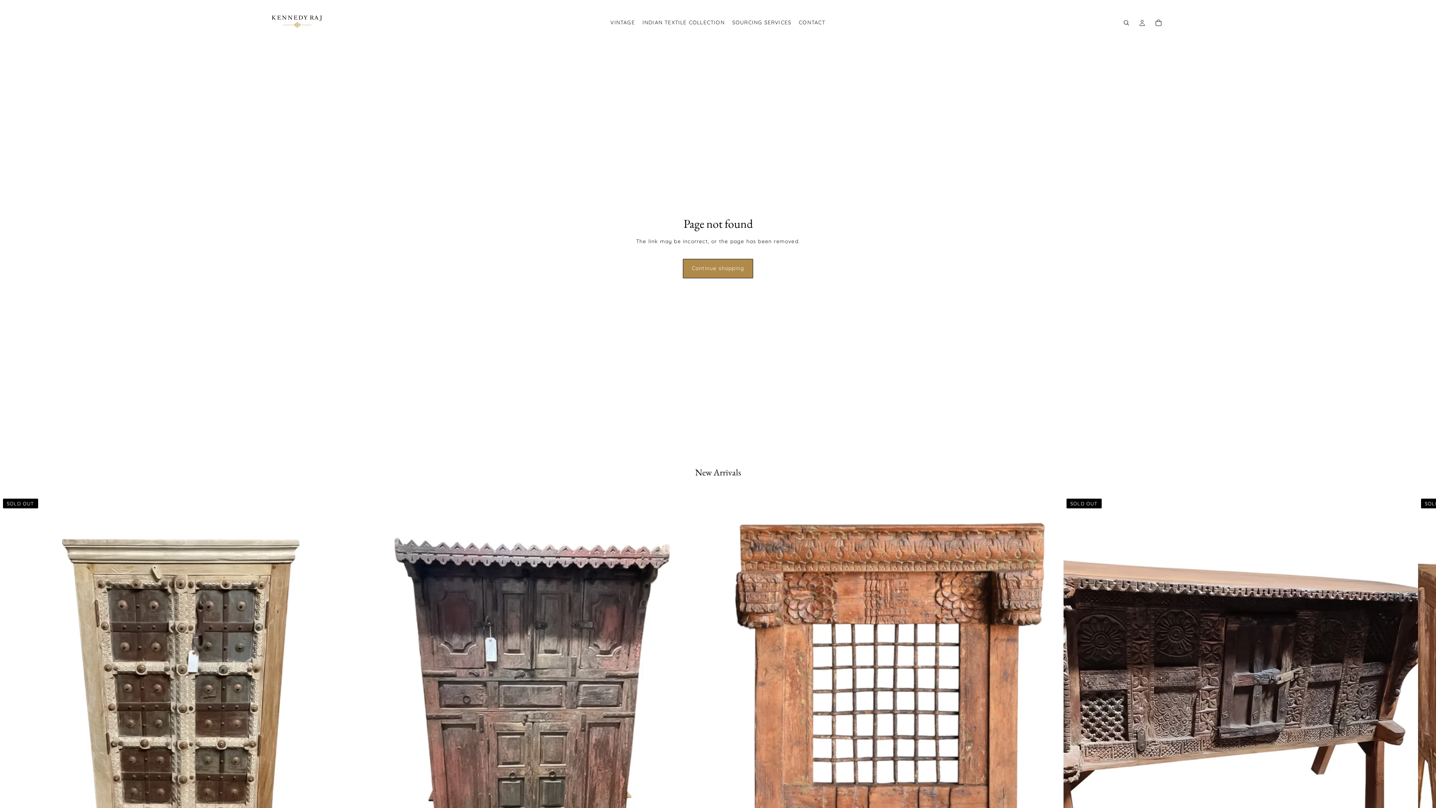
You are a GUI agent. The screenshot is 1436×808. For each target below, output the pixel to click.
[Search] (1126, 23)
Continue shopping (718, 268)
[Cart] (1158, 23)
